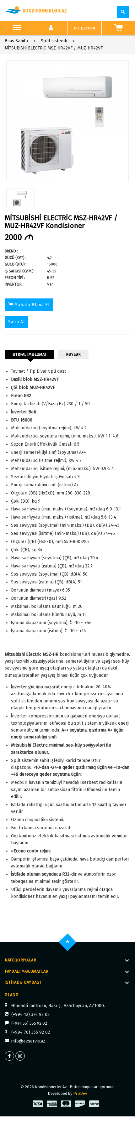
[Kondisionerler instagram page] (20, 1056)
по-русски (84, 28)
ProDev (80, 1093)
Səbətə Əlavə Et (32, 305)
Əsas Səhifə (16, 41)
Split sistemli (54, 41)
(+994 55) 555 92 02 (29, 1023)
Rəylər (73, 354)
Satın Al (16, 321)
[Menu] (17, 28)
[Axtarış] (123, 12)
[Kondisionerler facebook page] (9, 1056)
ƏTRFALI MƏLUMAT (29, 354)
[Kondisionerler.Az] (36, 10)
